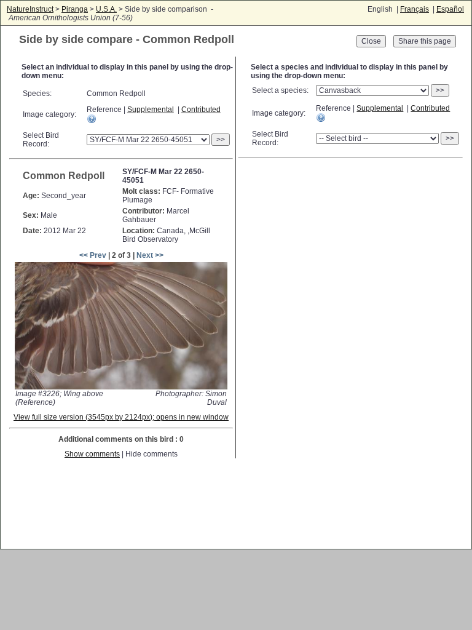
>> (220, 139)
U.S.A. (106, 9)
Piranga (74, 9)
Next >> (149, 255)
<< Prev (92, 255)
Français (414, 9)
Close (371, 41)
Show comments (92, 454)
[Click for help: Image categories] (91, 119)
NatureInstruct (30, 9)
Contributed (201, 109)
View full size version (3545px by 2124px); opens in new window (121, 417)
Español (450, 9)
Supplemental (150, 109)
